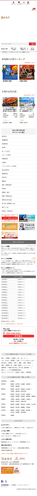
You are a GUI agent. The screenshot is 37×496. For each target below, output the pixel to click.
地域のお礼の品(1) (7, 199)
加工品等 (3, 363)
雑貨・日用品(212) (7, 196)
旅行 (2, 358)
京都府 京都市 (23, 81)
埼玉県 (28, 389)
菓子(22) (4, 177)
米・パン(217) (6, 151)
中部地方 (3, 394)
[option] (10, 75)
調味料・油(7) (6, 192)
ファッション (27, 365)
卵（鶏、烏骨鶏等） (24, 367)
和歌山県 (23, 401)
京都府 (23, 399)
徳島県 (12, 407)
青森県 (12, 384)
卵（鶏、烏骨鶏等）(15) (8, 203)
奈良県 (17, 401)
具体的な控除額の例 (6, 450)
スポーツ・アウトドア (7, 372)
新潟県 (12, 394)
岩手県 (17, 384)
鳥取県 (12, 404)
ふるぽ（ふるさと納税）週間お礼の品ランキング (14, 453)
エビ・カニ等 (5, 360)
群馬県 (23, 389)
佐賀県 (17, 410)
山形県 (12, 386)
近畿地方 (22, 120)
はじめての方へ (13, 3)
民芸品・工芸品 (20, 372)
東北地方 (3, 384)
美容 (2, 365)
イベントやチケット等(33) (9, 166)
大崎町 (10, 122)
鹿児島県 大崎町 (7, 81)
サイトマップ (4, 486)
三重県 (12, 399)
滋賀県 (17, 399)
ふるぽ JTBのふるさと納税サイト (6, 22)
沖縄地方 (3, 415)
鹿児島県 (5, 122)
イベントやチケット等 (27, 360)
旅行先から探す (4, 48)
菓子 (15, 363)
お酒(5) (4, 162)
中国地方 (3, 404)
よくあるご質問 (19, 3)
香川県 (17, 407)
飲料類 (10, 363)
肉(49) (3, 147)
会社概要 (14, 485)
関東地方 (3, 389)
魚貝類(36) (5, 143)
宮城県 (23, 384)
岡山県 (23, 404)
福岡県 (12, 410)
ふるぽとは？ (30, 427)
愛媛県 (23, 407)
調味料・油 (9, 365)
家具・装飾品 (27, 363)
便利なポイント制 (19, 427)
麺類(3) (4, 181)
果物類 (8, 358)
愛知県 (33, 396)
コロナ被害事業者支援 (14, 370)
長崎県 (23, 410)
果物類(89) (5, 140)
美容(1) (4, 188)
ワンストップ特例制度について (21, 442)
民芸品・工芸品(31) (7, 211)
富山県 (17, 394)
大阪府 (28, 399)
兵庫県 (21, 122)
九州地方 (5, 120)
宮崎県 (17, 412)
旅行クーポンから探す (14, 49)
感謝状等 (3, 367)
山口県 (33, 404)
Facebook (2, 481)
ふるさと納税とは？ (6, 427)
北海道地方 (4, 381)
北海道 (12, 381)
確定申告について (6, 442)
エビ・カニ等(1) (6, 155)
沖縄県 (12, 415)
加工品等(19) (5, 170)
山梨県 (12, 396)
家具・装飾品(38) (6, 185)
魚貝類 (13, 358)
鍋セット (3, 370)
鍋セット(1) (5, 207)
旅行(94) (4, 136)
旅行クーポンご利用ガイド (23, 49)
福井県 (28, 394)
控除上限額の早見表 (23, 448)
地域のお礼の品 (12, 367)
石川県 (23, 394)
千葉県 (12, 391)
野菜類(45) (5, 158)
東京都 (17, 391)
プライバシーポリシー (23, 485)
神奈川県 (23, 391)
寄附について (16, 436)
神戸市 (26, 122)
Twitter (6, 481)
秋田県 (28, 384)
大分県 (12, 412)
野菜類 (12, 360)
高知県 (28, 407)
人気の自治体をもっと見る (29, 62)
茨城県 (12, 389)
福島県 (17, 386)
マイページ (24, 3)
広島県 (28, 404)
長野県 (17, 396)
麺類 (20, 363)
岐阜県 (23, 396)
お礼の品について (20, 433)
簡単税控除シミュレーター (8, 448)
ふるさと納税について (7, 433)
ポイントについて (6, 436)
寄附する (28, 3)
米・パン (23, 358)
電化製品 (28, 372)
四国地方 (3, 407)
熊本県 (28, 410)
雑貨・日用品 (18, 365)
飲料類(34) (5, 173)
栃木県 (17, 389)
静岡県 (28, 396)
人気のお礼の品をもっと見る (29, 95)
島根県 (17, 404)
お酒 (18, 360)
